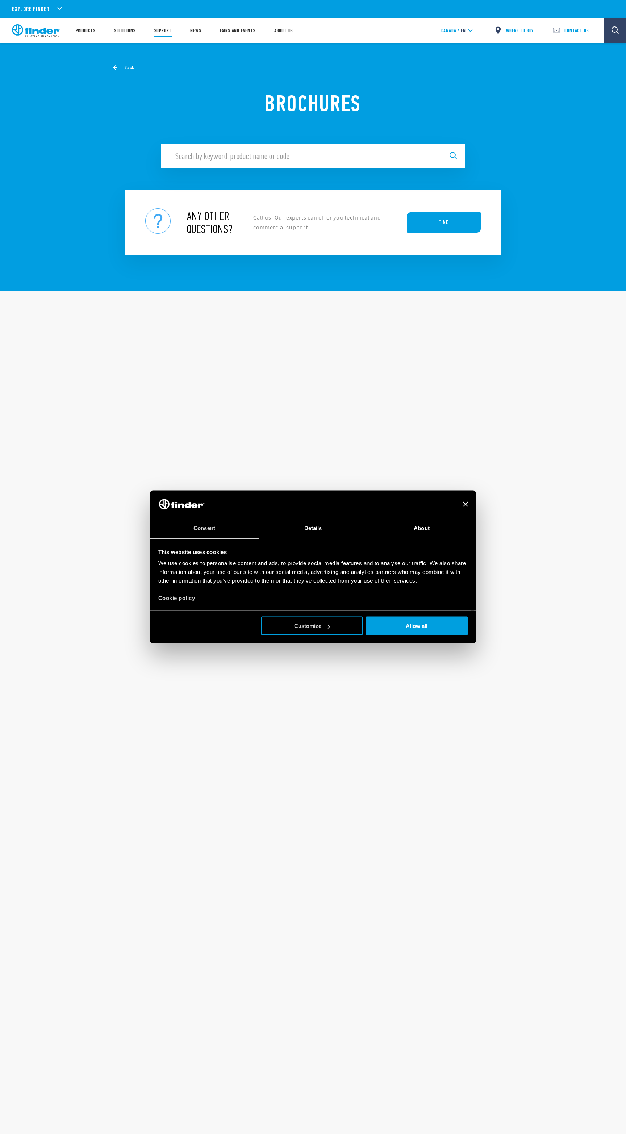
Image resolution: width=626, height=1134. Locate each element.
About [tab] (422, 528)
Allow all (416, 626)
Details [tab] (313, 528)
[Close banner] (465, 504)
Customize (307, 626)
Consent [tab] (204, 528)
